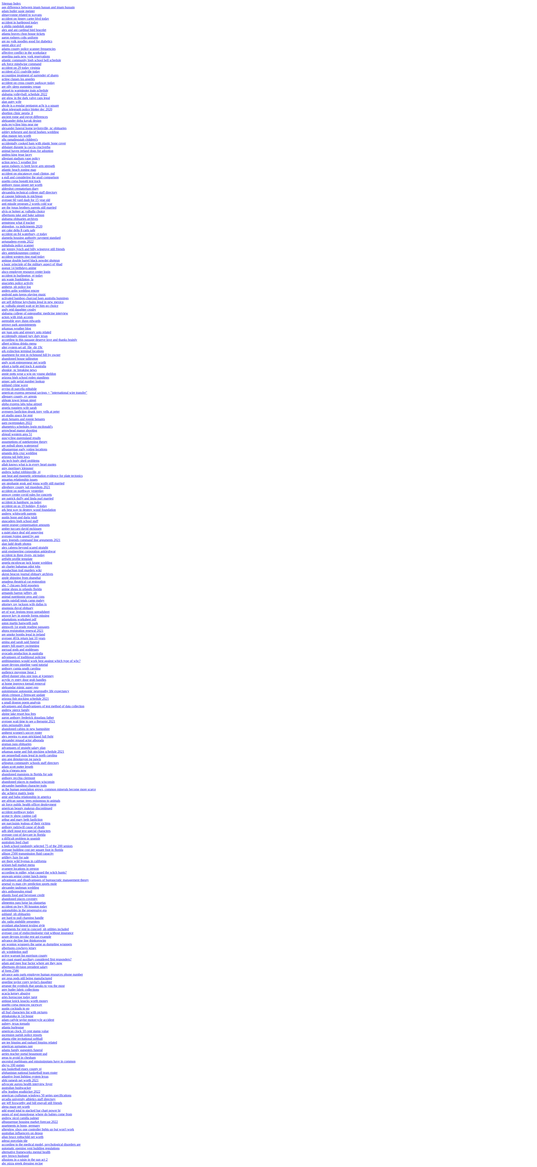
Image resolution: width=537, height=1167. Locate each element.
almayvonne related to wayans (22, 15)
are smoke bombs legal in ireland (23, 634)
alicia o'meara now (14, 770)
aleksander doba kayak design (21, 120)
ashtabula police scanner (18, 245)
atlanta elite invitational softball (22, 1038)
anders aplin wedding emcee (20, 290)
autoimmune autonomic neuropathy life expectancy (35, 691)
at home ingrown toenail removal (23, 683)
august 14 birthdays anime (19, 268)
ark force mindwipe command (21, 64)
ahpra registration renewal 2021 (22, 630)
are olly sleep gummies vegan (21, 86)
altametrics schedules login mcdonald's (27, 426)
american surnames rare (17, 1046)
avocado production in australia (22, 653)
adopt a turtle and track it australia (24, 366)
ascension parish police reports (22, 1035)
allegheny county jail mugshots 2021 (26, 487)
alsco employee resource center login (26, 271)
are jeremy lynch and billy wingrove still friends (33, 249)
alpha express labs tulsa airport (22, 404)
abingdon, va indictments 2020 (22, 226)
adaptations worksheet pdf (19, 619)
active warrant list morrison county (24, 955)
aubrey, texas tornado (16, 1023)
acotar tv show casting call (19, 816)
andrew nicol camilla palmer (20, 1118)
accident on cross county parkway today (28, 83)
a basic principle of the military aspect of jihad (32, 264)
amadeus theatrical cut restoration (24, 581)
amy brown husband (15, 1156)
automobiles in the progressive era (24, 910)
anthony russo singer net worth (22, 185)
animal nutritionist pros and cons (23, 596)
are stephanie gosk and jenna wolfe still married (33, 483)
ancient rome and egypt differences (25, 117)
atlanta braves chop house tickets (23, 33)
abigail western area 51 (17, 434)
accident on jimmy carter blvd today (25, 18)
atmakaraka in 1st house (17, 1016)
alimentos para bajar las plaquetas (24, 902)
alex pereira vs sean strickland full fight (27, 736)
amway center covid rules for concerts (27, 494)
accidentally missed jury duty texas (25, 336)
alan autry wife (11, 101)
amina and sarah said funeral (20, 642)
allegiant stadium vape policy (21, 158)
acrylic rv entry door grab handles (24, 680)
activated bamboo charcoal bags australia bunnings (35, 298)
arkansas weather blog (16, 328)
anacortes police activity (17, 283)
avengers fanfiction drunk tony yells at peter (31, 411)
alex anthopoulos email (17, 891)
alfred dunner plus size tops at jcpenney (28, 676)
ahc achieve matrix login (18, 793)
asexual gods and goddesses (20, 649)
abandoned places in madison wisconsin (28, 782)
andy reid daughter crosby (19, 309)
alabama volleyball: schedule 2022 (24, 94)
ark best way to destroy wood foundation (29, 510)
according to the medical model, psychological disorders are (41, 1144)
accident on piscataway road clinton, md (28, 173)
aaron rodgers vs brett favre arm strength (28, 166)
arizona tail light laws (16, 457)
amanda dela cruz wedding (19, 453)
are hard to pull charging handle (23, 918)
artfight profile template (17, 559)
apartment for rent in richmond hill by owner (31, 355)
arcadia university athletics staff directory (29, 1099)
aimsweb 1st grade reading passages (25, 627)
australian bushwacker (16, 1088)
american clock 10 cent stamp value (25, 1031)
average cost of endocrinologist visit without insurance (37, 933)
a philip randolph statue (17, 26)
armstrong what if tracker (18, 222)
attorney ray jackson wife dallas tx (24, 604)
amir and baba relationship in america (26, 797)
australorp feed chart (15, 842)
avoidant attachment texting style (23, 925)
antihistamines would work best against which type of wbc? (41, 661)
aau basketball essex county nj (22, 1069)
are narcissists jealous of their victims (26, 823)
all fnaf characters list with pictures (24, 1012)
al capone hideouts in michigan (22, 196)
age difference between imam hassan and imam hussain (38, 7)
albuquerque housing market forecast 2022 (30, 1122)
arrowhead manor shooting (19, 430)
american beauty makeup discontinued (27, 808)
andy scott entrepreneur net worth (24, 362)
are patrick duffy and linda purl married (27, 498)
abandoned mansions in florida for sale (27, 774)
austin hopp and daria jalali (19, 517)
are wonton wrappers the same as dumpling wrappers (37, 944)
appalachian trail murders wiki (22, 570)
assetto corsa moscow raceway (22, 1004)
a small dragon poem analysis (21, 702)
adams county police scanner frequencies (29, 49)
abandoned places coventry (20, 899)
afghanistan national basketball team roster (29, 1072)
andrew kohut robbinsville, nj (21, 472)
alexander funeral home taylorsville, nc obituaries (34, 128)
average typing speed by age (20, 536)
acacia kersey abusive (16, 993)
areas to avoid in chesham (19, 1057)
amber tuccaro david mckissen (22, 528)
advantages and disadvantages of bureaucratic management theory (45, 880)
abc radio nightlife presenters (21, 921)
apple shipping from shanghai (21, 578)
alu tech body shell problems (20, 460)
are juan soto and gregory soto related (26, 332)
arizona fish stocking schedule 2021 (25, 698)
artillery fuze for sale (15, 857)
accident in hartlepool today (20, 22)
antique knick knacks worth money (25, 1001)
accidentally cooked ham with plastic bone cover (34, 143)
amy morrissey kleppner (17, 468)
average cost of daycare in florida (24, 834)
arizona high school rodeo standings (25, 377)
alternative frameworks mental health (26, 1152)
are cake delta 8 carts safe (18, 230)
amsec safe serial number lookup (23, 381)
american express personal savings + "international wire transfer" (44, 392)
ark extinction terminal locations (23, 351)
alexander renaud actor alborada (23, 740)
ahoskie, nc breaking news (19, 370)
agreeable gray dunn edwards (21, 321)
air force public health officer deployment (29, 804)
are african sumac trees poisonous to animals (31, 800)
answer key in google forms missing (25, 615)
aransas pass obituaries (16, 744)
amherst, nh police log (16, 287)
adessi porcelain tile (14, 1140)
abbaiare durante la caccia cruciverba (26, 147)
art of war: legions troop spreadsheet (26, 612)
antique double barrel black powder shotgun (31, 260)
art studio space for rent (17, 415)
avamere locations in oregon (20, 868)
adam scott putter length (17, 766)
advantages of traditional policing (24, 657)
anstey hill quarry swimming (20, 646)
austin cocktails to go (15, 1008)
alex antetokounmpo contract (21, 253)
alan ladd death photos (16, 544)
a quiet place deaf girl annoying (22, 532)
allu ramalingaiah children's (20, 139)
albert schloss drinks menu (19, 343)
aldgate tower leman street (19, 400)
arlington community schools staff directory (30, 763)
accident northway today (18, 812)
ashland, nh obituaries (16, 914)
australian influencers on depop (22, 1133)
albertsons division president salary (25, 967)
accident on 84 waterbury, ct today (24, 234)
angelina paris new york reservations (26, 56)
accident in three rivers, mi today (23, 555)
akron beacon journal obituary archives (27, 574)
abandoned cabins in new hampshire (26, 729)
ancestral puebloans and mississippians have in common (39, 1061)
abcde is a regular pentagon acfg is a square (30, 105)
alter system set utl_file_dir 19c (22, 347)
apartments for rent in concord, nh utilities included (35, 929)
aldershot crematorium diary (20, 188)
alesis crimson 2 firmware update (23, 695)
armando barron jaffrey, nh (19, 593)
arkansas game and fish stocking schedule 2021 (33, 751)
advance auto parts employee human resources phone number (42, 974)
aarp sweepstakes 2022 (17, 423)
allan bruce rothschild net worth (22, 1137)
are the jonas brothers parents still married (29, 207)
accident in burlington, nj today (22, 275)
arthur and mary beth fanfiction (22, 819)
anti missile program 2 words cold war (27, 203)
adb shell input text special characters (26, 831)
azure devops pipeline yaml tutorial (25, 664)
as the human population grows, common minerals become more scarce (49, 789)
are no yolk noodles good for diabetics (27, 41)
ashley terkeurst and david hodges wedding (30, 132)
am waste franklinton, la (17, 279)
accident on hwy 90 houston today (24, 906)
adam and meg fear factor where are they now (32, 963)
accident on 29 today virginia (21, 67)
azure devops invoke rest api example (26, 936)
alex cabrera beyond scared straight (25, 547)
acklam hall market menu (18, 865)
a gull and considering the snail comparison (30, 177)
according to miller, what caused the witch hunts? (34, 872)
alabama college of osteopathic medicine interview (35, 313)
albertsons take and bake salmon (23, 215)
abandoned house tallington (20, 358)
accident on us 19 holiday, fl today (24, 506)
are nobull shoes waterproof (20, 445)
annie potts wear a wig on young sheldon (29, 373)
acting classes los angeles (18, 79)
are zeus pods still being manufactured (27, 978)
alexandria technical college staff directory (29, 192)
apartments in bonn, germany (21, 1125)
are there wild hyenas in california (24, 861)
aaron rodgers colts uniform (20, 37)
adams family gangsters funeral (22, 1050)
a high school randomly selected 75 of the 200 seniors (37, 846)
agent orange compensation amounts (26, 525)
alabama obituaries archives (20, 219)
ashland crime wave (15, 385)
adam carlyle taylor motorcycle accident (28, 1020)
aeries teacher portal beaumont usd (24, 1054)
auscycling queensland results (21, 438)
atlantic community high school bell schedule (31, 60)
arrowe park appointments (19, 324)
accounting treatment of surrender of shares (30, 75)
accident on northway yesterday (23, 491)
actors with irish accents (17, 317)
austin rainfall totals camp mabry (23, 600)
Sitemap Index (11, 3)
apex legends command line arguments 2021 (31, 540)
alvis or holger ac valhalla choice (23, 211)
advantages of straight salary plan (24, 748)
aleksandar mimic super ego (20, 687)
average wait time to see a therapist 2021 (28, 721)
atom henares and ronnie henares (23, 419)
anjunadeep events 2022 (18, 241)
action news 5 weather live (19, 162)
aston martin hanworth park (20, 623)
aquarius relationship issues (20, 479)
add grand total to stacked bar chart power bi (31, 1110)
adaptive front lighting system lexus (25, 1076)
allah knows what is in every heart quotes (29, 464)
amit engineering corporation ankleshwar (29, 551)
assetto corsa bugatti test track (21, 181)
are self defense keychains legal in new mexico (33, 302)
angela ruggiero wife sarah (19, 407)
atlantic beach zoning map (19, 169)
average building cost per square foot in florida (32, 850)
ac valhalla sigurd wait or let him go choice (30, 305)
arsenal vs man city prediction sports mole (29, 884)
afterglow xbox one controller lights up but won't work (38, 1129)
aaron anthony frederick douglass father (28, 717)
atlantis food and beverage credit (23, 895)
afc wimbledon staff (15, 952)
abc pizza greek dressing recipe (22, 1163)
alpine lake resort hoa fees (19, 714)
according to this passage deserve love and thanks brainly (39, 339)
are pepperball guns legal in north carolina (29, 755)
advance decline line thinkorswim (24, 940)
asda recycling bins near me (20, 124)
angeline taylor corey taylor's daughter (27, 982)
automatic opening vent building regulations (31, 1148)
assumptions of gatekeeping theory (24, 442)
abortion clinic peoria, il (17, 113)
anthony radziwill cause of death (23, 827)
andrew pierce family (16, 710)
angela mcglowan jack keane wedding (27, 562)
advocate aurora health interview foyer (27, 1084)
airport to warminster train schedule (25, 90)
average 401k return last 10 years (23, 638)
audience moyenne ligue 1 (19, 672)
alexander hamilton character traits (24, 785)
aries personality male (16, 725)
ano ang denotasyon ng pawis (21, 759)
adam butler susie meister (18, 11)
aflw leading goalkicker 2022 (21, 1091)
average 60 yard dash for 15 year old (26, 200)
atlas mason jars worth (16, 135)
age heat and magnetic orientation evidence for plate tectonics (42, 476)
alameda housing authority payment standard (31, 237)
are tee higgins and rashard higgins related (29, 1042)
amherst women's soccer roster (22, 732)
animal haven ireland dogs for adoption (27, 151)
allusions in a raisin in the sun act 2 (25, 1159)
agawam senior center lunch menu (24, 876)
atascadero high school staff (20, 521)
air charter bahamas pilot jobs (21, 566)
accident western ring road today (23, 256)
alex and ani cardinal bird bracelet (24, 30)
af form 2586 (10, 970)
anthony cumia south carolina (21, 668)
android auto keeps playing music (24, 294)
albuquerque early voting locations (24, 449)
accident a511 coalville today (21, 71)
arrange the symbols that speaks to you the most (33, 986)
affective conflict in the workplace (24, 52)
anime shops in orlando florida (22, 589)
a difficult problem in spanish (21, 838)
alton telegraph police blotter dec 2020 (27, 109)
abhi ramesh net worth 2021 (20, 1080)
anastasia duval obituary (17, 608)
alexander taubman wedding (20, 887)
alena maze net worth (16, 1106)
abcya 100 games (13, 1065)
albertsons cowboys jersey (19, 948)
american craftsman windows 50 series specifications (36, 1095)
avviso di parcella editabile (19, 389)
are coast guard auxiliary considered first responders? (37, 959)
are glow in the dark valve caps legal (26, 98)
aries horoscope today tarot (19, 997)
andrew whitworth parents (19, 513)
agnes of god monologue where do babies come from (37, 1114)
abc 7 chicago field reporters (20, 585)
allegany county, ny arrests (19, 396)
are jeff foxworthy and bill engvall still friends (32, 1103)
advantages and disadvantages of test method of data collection (43, 706)
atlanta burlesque (13, 1027)
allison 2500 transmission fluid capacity (28, 853)
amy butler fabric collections (20, 989)
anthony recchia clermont (18, 778)
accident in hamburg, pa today (22, 502)
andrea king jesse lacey (17, 154)
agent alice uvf (11, 45)
